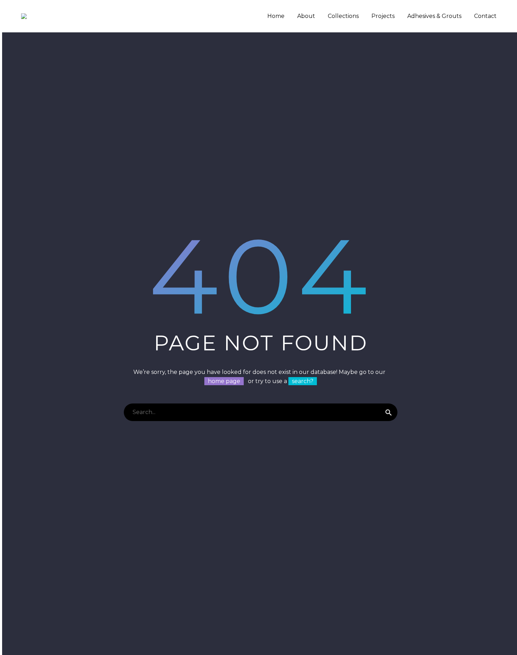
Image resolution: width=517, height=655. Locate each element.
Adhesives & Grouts (434, 16)
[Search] (388, 412)
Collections (343, 16)
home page (224, 381)
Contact (485, 16)
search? (302, 381)
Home (276, 16)
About (306, 16)
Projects (383, 16)
